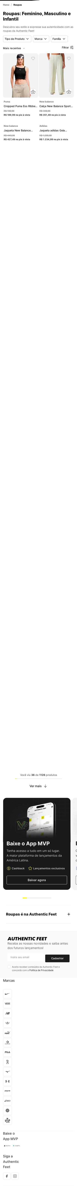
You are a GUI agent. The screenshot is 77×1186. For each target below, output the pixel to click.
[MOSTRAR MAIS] (38, 830)
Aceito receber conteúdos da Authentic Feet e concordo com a (36, 1013)
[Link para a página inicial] (6, 5)
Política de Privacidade (41, 1014)
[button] (33, 92)
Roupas (17, 4)
